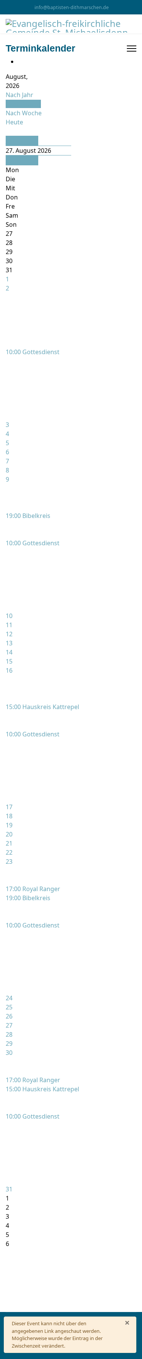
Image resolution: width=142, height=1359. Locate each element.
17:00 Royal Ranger (33, 889)
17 (9, 807)
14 (9, 652)
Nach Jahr (19, 95)
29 (9, 1043)
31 (9, 1189)
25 (9, 1007)
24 (9, 998)
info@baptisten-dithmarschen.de (71, 7)
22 (9, 852)
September (22, 160)
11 (9, 625)
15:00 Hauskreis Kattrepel (42, 707)
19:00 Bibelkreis (28, 516)
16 (9, 670)
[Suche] (8, 131)
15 (9, 661)
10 (9, 616)
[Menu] (131, 48)
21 (9, 843)
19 (9, 825)
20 (9, 834)
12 (9, 634)
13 (9, 643)
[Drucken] (20, 61)
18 (9, 816)
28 (9, 1034)
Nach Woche (24, 113)
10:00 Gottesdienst (32, 352)
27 (9, 1025)
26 (9, 1016)
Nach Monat (23, 104)
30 (9, 1052)
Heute (14, 122)
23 (9, 861)
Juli (10, 141)
